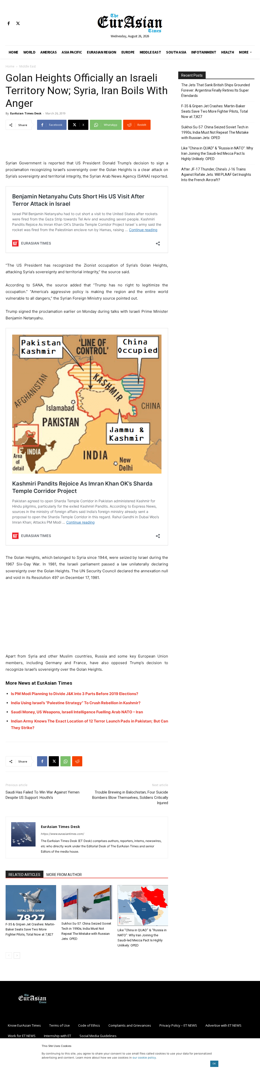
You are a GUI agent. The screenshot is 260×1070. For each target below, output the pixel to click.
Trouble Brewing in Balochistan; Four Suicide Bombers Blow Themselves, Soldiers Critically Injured (130, 797)
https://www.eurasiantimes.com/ (62, 834)
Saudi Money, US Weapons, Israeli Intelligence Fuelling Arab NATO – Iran (77, 712)
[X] (17, 23)
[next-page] (17, 955)
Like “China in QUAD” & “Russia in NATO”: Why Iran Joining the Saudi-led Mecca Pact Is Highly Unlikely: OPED (217, 153)
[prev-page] (9, 955)
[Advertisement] (86, 146)
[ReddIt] (77, 761)
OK (214, 1063)
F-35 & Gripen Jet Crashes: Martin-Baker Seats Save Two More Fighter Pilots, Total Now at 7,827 (30, 929)
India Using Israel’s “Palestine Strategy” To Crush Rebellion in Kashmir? (75, 702)
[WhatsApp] (65, 761)
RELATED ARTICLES (24, 875)
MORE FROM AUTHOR (64, 875)
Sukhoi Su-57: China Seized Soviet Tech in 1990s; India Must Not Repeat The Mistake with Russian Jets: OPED (215, 132)
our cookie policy (144, 1057)
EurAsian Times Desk (25, 113)
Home (10, 66)
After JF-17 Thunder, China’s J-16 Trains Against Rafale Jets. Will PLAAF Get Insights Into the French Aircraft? (216, 174)
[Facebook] (8, 23)
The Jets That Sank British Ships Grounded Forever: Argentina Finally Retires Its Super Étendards (215, 90)
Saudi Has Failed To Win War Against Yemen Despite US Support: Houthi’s (42, 795)
